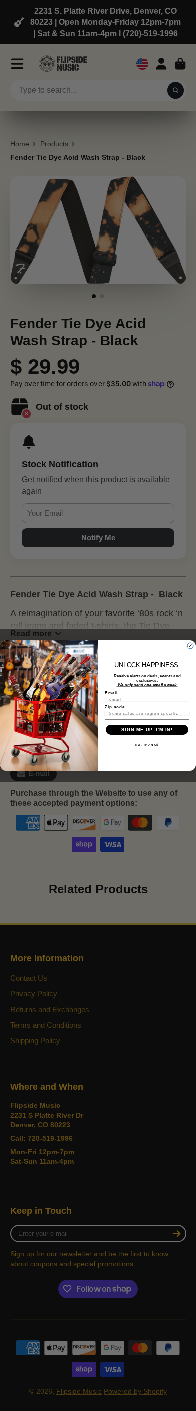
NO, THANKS (147, 744)
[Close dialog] (190, 646)
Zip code (115, 706)
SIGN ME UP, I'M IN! (147, 729)
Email (111, 693)
